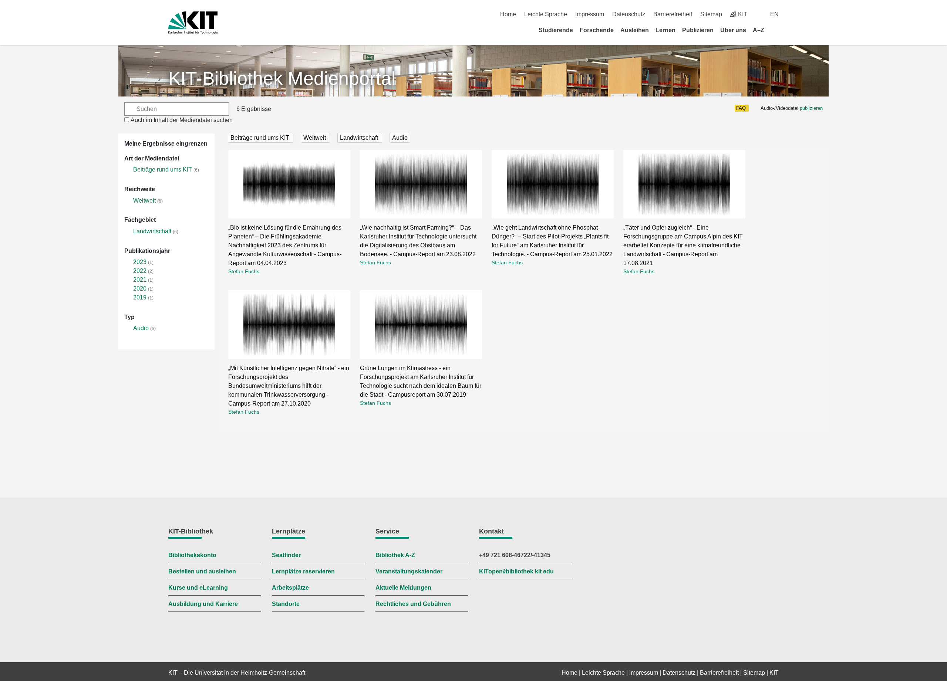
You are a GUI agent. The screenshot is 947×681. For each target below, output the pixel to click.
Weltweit (144, 200)
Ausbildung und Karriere (203, 604)
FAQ (741, 108)
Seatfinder (286, 555)
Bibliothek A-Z (395, 555)
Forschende (597, 30)
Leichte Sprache (545, 14)
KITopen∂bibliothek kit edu (516, 571)
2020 (139, 288)
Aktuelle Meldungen (403, 588)
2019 (139, 297)
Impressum (589, 14)
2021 (139, 280)
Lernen (665, 30)
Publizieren (698, 30)
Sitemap (711, 14)
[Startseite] (776, 30)
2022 (139, 271)
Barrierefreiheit (672, 14)
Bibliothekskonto (192, 555)
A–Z (758, 30)
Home (508, 14)
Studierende (556, 30)
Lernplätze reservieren (303, 571)
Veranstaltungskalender (408, 571)
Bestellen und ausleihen (202, 571)
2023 (139, 262)
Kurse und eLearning (198, 588)
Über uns (733, 30)
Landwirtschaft (152, 231)
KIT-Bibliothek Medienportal (281, 78)
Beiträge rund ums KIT (162, 169)
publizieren (811, 108)
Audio (141, 328)
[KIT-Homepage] (193, 22)
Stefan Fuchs (243, 271)
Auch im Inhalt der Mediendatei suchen (182, 120)
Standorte (286, 604)
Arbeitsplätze (290, 588)
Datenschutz (628, 14)
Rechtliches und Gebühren (413, 604)
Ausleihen (634, 30)
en (774, 14)
